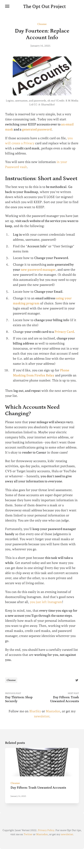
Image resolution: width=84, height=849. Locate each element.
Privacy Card (64, 332)
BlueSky (35, 711)
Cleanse (42, 24)
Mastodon (53, 711)
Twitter (28, 834)
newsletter (41, 716)
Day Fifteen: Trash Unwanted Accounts (38, 787)
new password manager (38, 269)
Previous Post (18, 697)
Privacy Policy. (46, 830)
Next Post (64, 697)
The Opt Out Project (44, 6)
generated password (37, 129)
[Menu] (7, 6)
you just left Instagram (46, 602)
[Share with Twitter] (76, 680)
